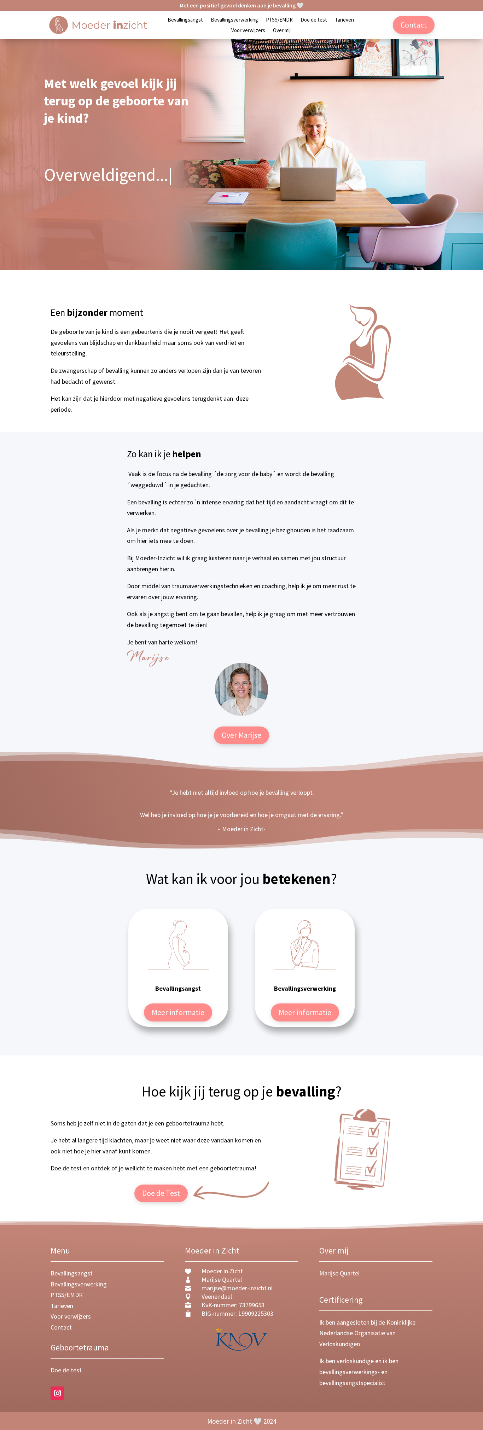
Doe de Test (161, 1193)
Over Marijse (241, 735)
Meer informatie (178, 1012)
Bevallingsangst (185, 20)
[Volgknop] (57, 1393)
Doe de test (314, 20)
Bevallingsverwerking (234, 20)
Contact (414, 25)
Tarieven (344, 20)
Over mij (282, 31)
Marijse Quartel (339, 1273)
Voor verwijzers (248, 31)
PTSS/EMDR (279, 20)
